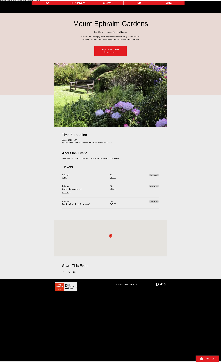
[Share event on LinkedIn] (74, 272)
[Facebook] (157, 284)
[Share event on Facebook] (63, 272)
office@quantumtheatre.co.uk (126, 284)
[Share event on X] (69, 272)
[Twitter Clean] (161, 284)
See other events (110, 52)
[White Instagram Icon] (165, 284)
